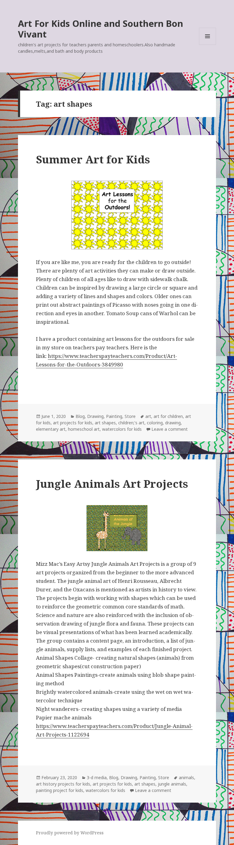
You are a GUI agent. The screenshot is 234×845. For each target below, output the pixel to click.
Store (130, 416)
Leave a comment (169, 429)
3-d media (97, 777)
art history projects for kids (63, 784)
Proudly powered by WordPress (70, 833)
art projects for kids (72, 423)
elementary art (51, 429)
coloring (155, 423)
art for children (168, 416)
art (148, 416)
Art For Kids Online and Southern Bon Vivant (100, 28)
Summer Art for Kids (93, 159)
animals (186, 777)
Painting (114, 416)
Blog (80, 416)
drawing (173, 423)
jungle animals (172, 784)
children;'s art (131, 423)
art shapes (105, 423)
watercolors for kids (122, 429)
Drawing (95, 416)
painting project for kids (59, 790)
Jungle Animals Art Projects (112, 483)
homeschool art (84, 429)
